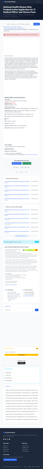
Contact (29, 466)
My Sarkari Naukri (10, 1)
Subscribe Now (21, 354)
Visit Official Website (29, 295)
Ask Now (36, 241)
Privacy (33, 466)
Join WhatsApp (27, 163)
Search (36, 24)
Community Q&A (25, 451)
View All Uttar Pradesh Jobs (21, 235)
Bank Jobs (5, 447)
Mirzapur (20, 26)
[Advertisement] (21, 46)
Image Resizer (8, 372)
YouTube (27, 167)
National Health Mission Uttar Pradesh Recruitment (14, 28)
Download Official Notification (32, 154)
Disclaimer (38, 466)
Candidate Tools (25, 447)
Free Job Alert (25, 445)
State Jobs (5, 445)
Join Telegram (17, 163)
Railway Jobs (6, 451)
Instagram (17, 167)
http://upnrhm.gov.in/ (13, 284)
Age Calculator (9, 377)
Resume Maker (9, 380)
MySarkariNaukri (6, 26)
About (26, 466)
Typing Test (8, 375)
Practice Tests (25, 449)
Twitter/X (22, 167)
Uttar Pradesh (14, 26)
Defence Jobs (6, 449)
